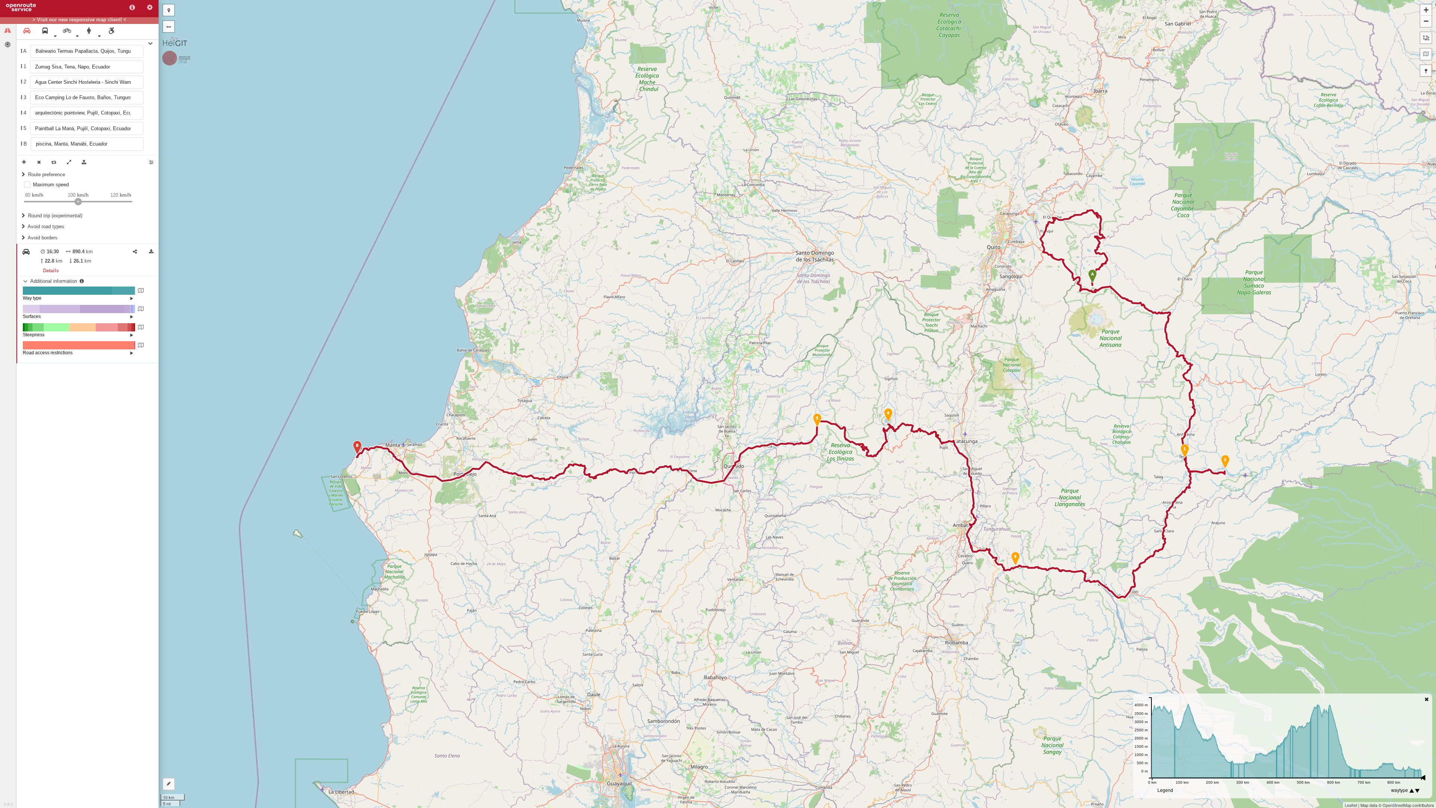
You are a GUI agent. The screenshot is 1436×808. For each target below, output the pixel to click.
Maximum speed (51, 184)
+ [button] (1426, 10)
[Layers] (1426, 54)
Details (51, 270)
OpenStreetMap (1397, 805)
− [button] (1426, 21)
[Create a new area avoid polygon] (1426, 37)
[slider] (78, 201)
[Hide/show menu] (168, 26)
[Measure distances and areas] (168, 784)
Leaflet (1351, 805)
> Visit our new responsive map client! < (79, 19)
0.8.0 (8, 804)
